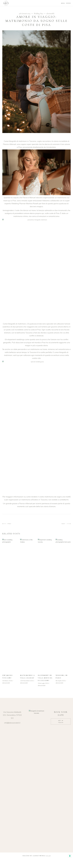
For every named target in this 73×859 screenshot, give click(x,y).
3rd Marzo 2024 (7, 681)
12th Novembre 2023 (26, 681)
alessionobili (50, 13)
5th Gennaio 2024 (25, 13)
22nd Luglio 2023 (43, 683)
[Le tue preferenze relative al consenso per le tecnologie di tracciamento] (70, 856)
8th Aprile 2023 (60, 681)
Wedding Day (38, 13)
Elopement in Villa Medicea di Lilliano (45, 677)
